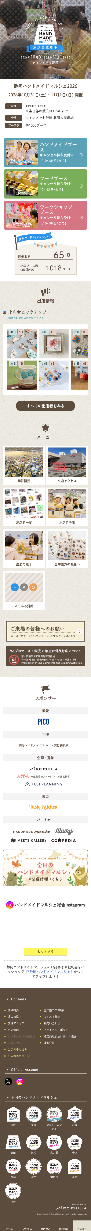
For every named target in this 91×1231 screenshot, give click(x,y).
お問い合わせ (52, 1023)
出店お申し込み (17, 1049)
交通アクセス (16, 1023)
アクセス (27, 1228)
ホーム (9, 1228)
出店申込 (45, 1228)
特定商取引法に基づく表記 (60, 1036)
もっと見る (45, 951)
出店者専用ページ (19, 1056)
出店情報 (63, 1228)
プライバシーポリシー (57, 1029)
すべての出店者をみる (45, 406)
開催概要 (13, 1010)
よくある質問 (52, 1016)
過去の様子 (15, 1016)
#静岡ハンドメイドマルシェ (49, 971)
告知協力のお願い (55, 1010)
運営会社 (49, 1043)
